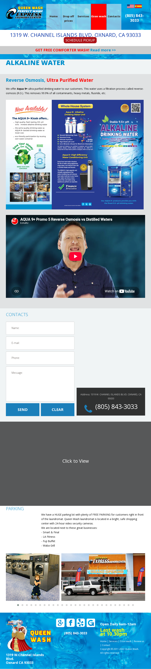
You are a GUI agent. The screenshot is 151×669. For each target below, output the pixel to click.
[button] (18, 605)
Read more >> (103, 50)
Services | (114, 641)
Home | (104, 641)
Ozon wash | (126, 641)
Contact (106, 645)
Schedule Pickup (80, 40)
